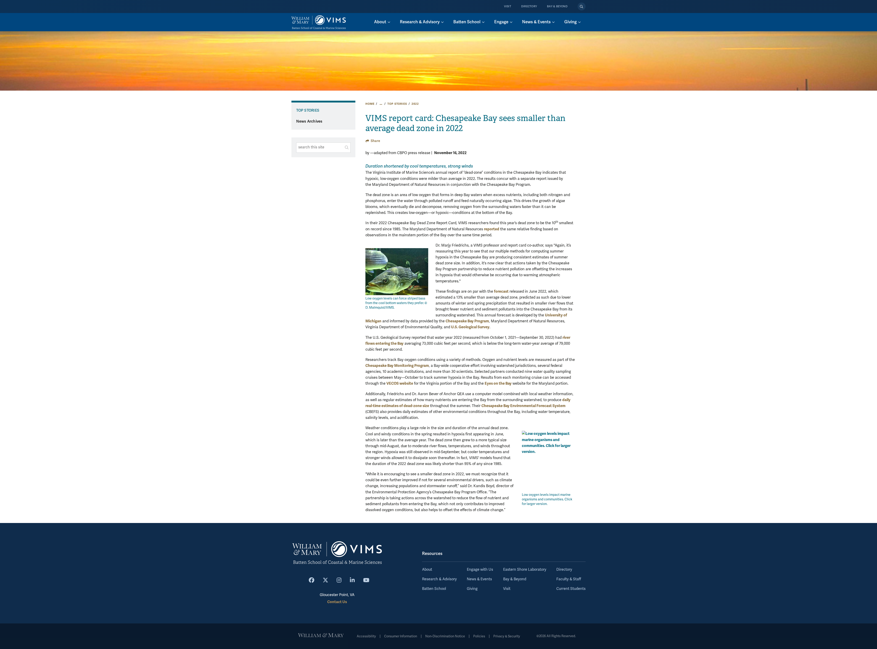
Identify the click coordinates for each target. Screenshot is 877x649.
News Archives (309, 121)
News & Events (479, 579)
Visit (507, 6)
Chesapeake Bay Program (467, 321)
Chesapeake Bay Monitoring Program (397, 365)
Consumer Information (400, 636)
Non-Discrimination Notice (445, 636)
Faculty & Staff (568, 579)
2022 (415, 104)
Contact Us (337, 601)
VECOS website (399, 383)
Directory (529, 6)
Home (369, 104)
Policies (479, 636)
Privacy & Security (506, 636)
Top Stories (397, 104)
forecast (501, 291)
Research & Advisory (439, 579)
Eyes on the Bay (498, 383)
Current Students (571, 588)
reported (491, 229)
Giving (472, 588)
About (427, 569)
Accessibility (366, 636)
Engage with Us (480, 569)
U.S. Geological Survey (470, 327)
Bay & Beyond (557, 6)
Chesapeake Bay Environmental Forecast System (523, 405)
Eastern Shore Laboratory (524, 569)
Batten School (434, 588)
